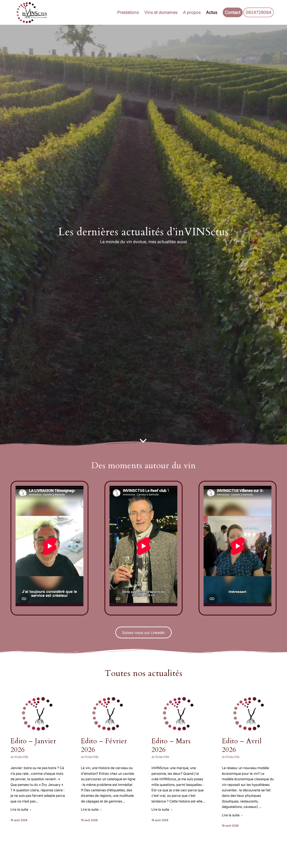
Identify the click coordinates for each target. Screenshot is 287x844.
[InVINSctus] (33, 12)
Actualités (19, 757)
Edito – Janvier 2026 (33, 746)
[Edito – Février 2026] (108, 714)
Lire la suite (19, 809)
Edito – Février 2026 (104, 746)
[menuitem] (128, 12)
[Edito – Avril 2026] (249, 714)
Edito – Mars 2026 (171, 746)
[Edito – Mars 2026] (178, 714)
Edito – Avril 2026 (242, 746)
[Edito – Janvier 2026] (38, 714)
